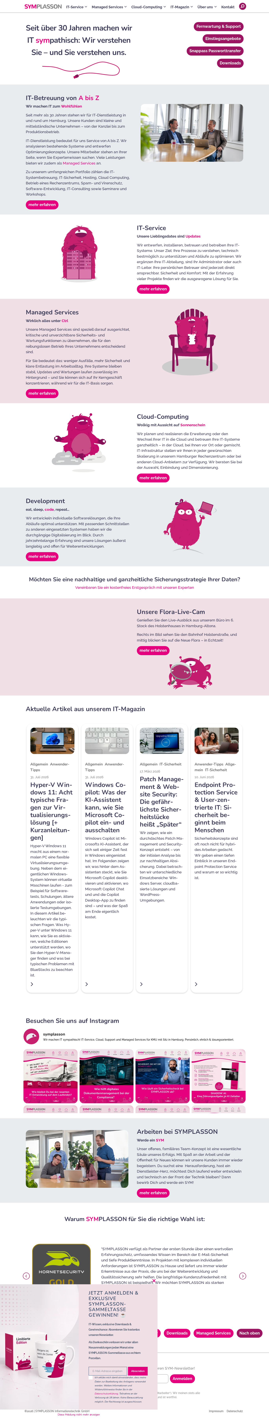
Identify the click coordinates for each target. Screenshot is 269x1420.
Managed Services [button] (107, 7)
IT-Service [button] (74, 7)
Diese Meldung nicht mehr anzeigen (79, 1414)
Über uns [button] (205, 7)
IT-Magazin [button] (180, 7)
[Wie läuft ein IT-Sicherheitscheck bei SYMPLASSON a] (162, 1076)
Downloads (230, 63)
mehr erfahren (42, 204)
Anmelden (182, 1378)
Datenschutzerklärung (106, 1393)
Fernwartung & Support (219, 26)
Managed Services (79, 163)
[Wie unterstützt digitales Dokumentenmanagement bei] (107, 1076)
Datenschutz (235, 1411)
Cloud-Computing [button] (146, 7)
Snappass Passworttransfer (215, 50)
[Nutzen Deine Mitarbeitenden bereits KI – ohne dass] (219, 1076)
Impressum (216, 1411)
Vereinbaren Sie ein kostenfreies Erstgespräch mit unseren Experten (134, 587)
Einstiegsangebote (223, 38)
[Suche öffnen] (242, 6)
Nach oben (249, 1333)
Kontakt (228, 7)
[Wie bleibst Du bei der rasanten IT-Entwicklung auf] (50, 1076)
